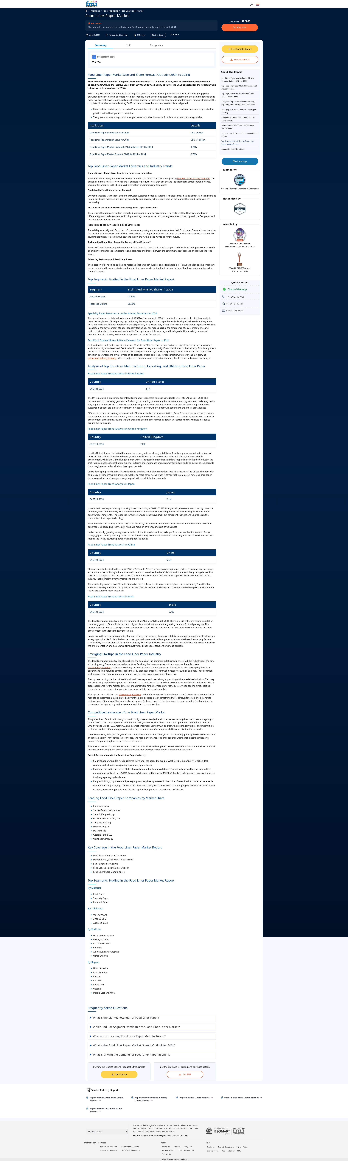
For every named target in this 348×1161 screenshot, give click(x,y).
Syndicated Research (108, 1146)
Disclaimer (211, 1147)
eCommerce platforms (130, 694)
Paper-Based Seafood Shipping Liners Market (151, 1099)
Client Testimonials (186, 1150)
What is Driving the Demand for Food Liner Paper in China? (131, 1054)
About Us (166, 1146)
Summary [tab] (101, 45)
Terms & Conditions (226, 1147)
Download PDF (241, 59)
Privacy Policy (242, 1147)
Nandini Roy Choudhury (118, 35)
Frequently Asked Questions (232, 149)
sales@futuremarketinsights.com (155, 1135)
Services (102, 1142)
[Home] (87, 11)
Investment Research (108, 1150)
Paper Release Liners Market (194, 1097)
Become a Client (168, 1150)
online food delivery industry (102, 358)
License (174, 34)
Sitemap (231, 1151)
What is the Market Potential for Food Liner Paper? (126, 1017)
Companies (156, 45)
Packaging (95, 11)
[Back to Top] (341, 1138)
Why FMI (188, 1146)
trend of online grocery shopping (193, 178)
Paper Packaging (110, 11)
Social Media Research (131, 1150)
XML (239, 1151)
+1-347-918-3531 (181, 1135)
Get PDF (186, 1074)
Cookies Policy (212, 1151)
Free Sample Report (241, 48)
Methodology (240, 161)
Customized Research (130, 1146)
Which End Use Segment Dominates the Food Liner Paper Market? (136, 1027)
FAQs (223, 1151)
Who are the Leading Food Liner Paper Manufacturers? (129, 1036)
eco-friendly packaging (99, 667)
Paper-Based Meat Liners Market (241, 1097)
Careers (177, 1146)
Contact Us (166, 1154)
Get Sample (121, 1074)
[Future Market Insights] (92, 4)
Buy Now (241, 27)
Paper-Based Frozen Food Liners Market (106, 1099)
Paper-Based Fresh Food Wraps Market (106, 1110)
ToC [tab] (128, 45)
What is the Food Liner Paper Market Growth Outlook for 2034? (134, 1045)
